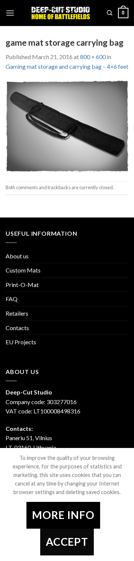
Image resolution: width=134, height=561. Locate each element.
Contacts (17, 327)
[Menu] (10, 13)
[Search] (109, 13)
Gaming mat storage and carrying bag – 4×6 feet (67, 66)
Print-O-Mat (22, 284)
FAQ (11, 298)
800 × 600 (93, 56)
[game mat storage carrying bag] (67, 125)
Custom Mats (23, 270)
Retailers (17, 313)
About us (17, 255)
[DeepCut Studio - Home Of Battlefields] (60, 13)
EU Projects (21, 341)
